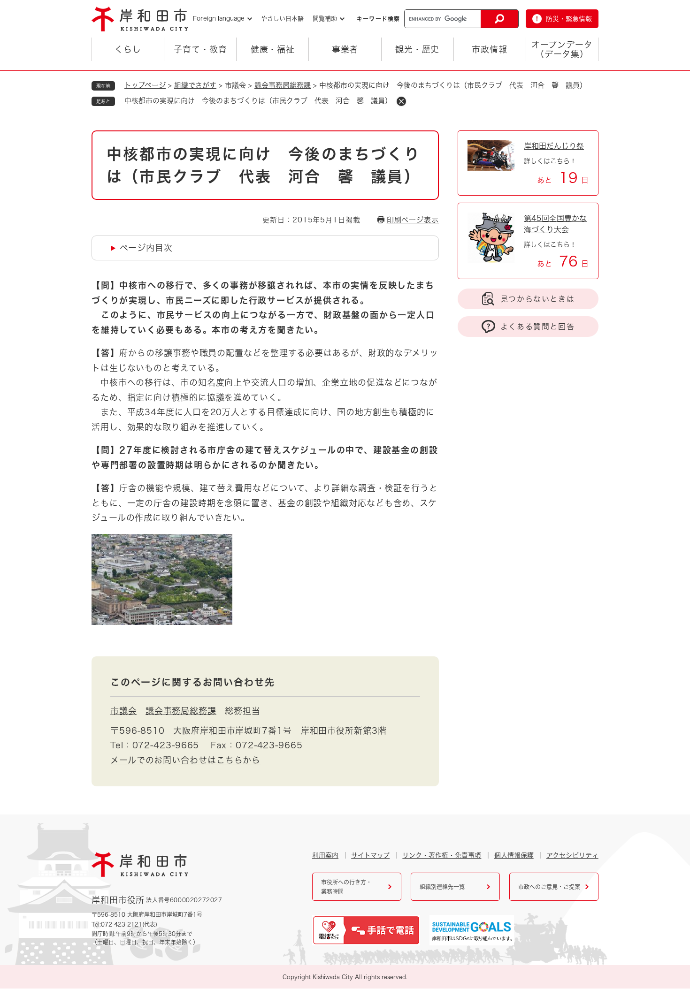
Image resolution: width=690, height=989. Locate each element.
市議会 (123, 711)
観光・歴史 (417, 49)
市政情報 (489, 49)
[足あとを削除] (401, 101)
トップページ (145, 85)
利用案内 (325, 855)
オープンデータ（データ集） (561, 49)
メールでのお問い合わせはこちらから (185, 760)
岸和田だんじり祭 (554, 146)
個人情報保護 (514, 855)
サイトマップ (370, 855)
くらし (128, 49)
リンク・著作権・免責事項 (441, 855)
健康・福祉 (273, 49)
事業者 (345, 49)
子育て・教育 (200, 49)
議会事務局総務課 (282, 85)
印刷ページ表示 (413, 219)
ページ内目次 (146, 247)
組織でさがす (195, 85)
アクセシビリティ (572, 855)
